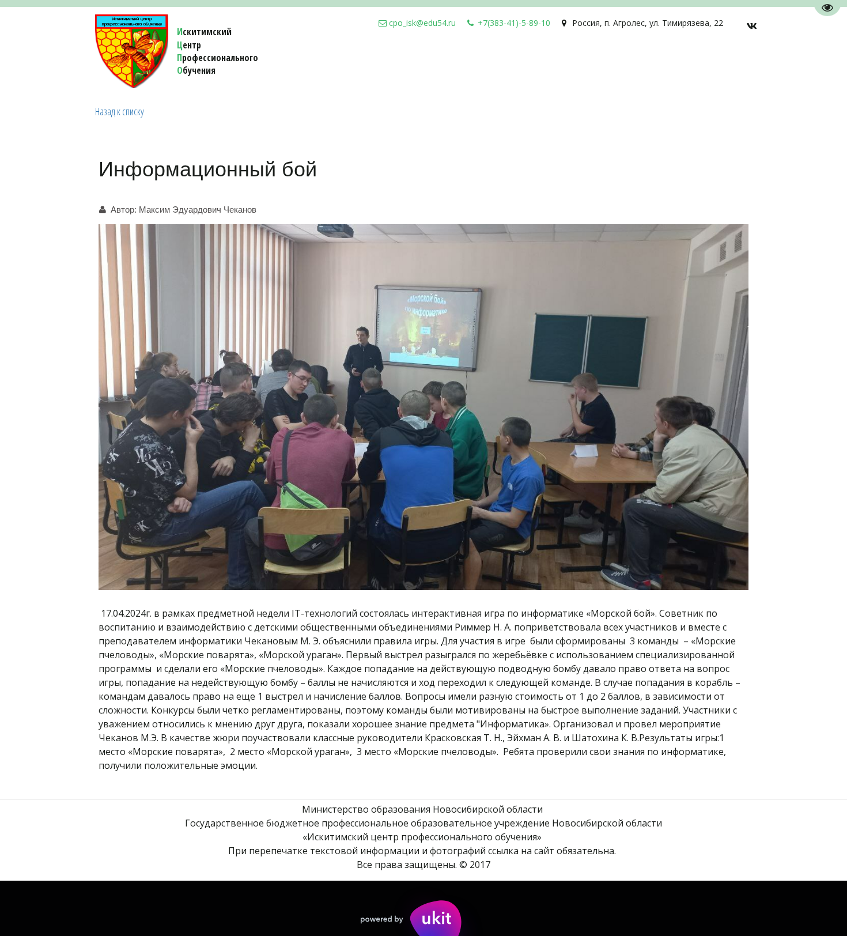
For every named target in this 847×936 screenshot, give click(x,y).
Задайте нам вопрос (341, 63)
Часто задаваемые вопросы (543, 63)
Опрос (452, 63)
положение (646, 63)
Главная (701, 63)
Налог (414, 63)
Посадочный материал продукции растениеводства (157, 63)
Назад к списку (119, 111)
